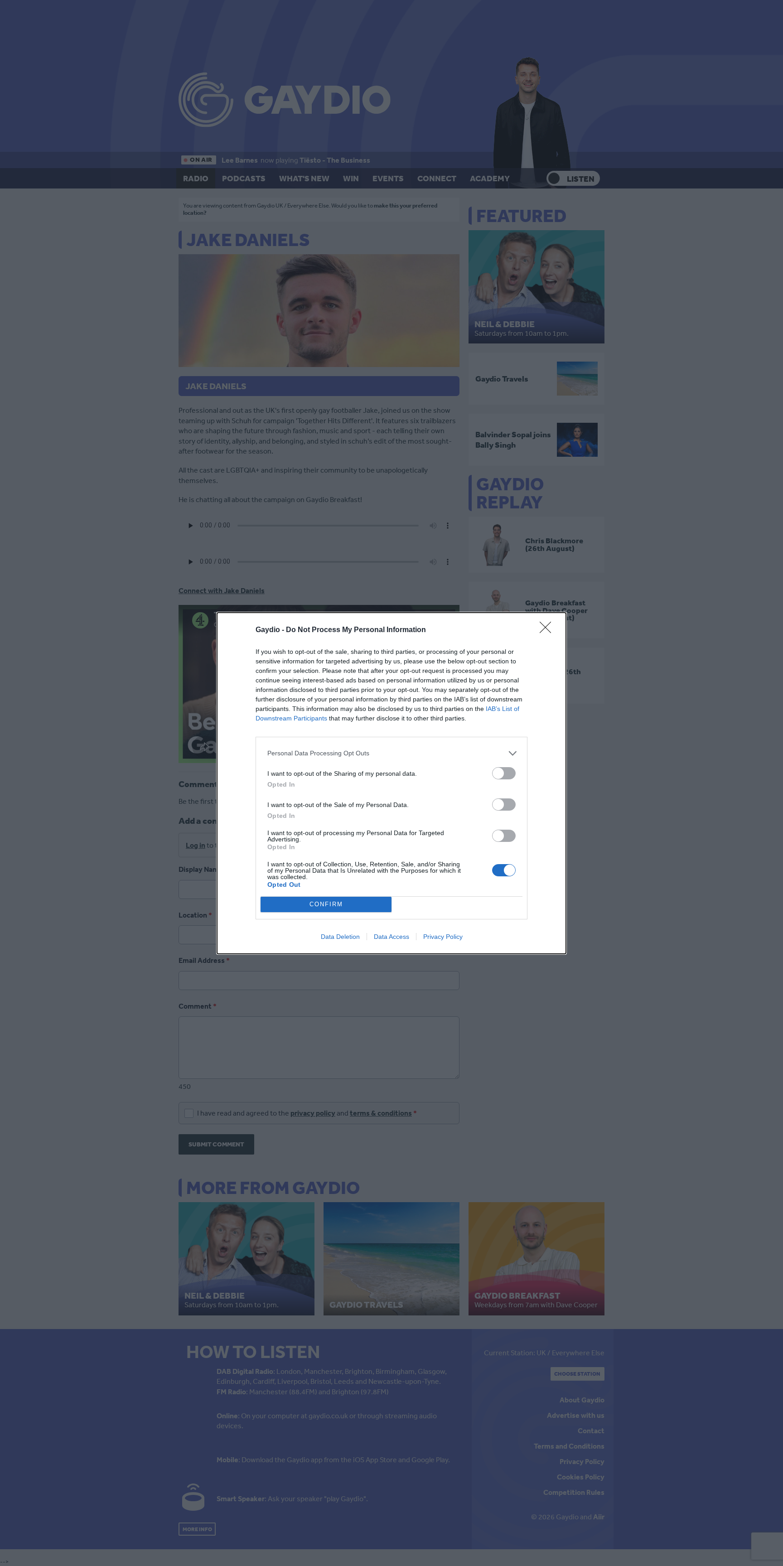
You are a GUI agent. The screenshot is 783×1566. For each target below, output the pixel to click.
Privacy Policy (443, 936)
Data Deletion (340, 936)
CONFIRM (326, 904)
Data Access (391, 936)
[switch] (504, 773)
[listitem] (391, 753)
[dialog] (391, 783)
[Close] (548, 630)
